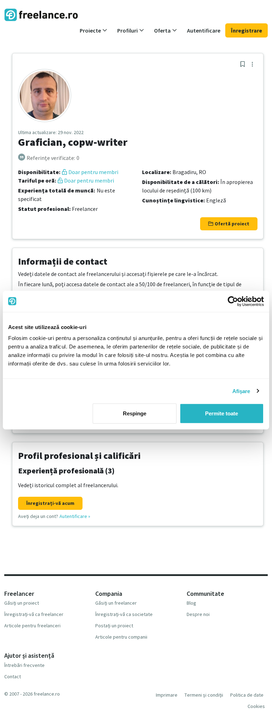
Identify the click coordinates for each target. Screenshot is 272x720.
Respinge (134, 413)
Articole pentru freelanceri (32, 625)
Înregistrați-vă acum (50, 503)
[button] (93, 30)
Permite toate (221, 413)
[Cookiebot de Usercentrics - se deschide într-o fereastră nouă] (233, 301)
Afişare (241, 391)
